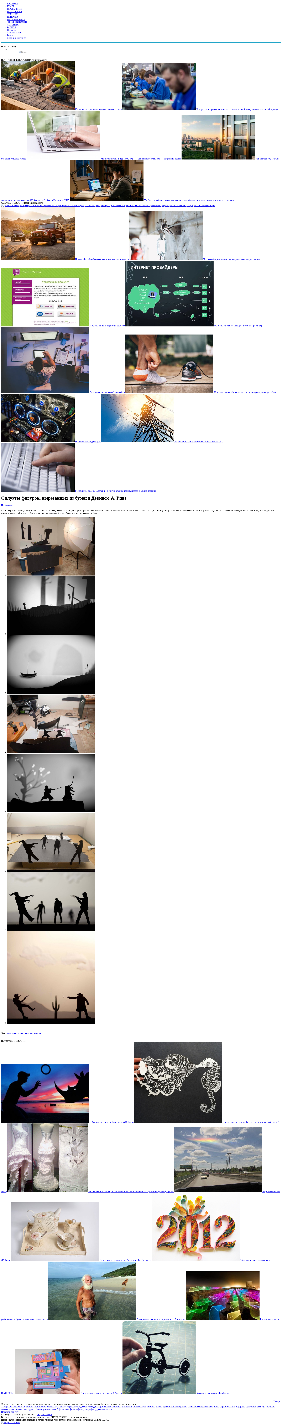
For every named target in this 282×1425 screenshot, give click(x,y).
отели (216, 1406)
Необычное (7, 505)
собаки (37, 1409)
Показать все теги (10, 1412)
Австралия (6, 1406)
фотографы (35, 1033)
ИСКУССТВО (14, 11)
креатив (183, 1406)
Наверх (277, 1401)
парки (223, 1406)
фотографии (76, 1409)
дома (90, 1406)
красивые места (171, 1406)
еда (119, 1406)
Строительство (14, 32)
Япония (29, 1406)
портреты (240, 1406)
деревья (71, 1406)
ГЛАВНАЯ (12, 3)
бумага (10, 1033)
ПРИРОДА (12, 17)
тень (26, 1033)
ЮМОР (11, 6)
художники (99, 1409)
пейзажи (230, 1406)
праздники (251, 1406)
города (63, 1406)
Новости (11, 30)
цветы (109, 1409)
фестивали (64, 1409)
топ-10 (54, 1409)
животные (127, 1406)
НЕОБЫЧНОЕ (14, 9)
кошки (159, 1406)
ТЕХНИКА (13, 14)
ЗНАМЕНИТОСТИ (17, 22)
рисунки (270, 1406)
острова (209, 1406)
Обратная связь (44, 1414)
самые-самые (7, 1409)
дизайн (83, 1406)
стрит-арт (46, 1409)
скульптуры (27, 1409)
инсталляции (139, 1406)
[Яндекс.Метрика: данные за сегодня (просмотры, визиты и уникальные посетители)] (10, 1422)
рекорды (261, 1406)
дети (77, 1406)
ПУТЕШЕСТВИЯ (16, 19)
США (22, 1406)
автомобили (40, 1406)
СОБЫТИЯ (13, 24)
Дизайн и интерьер (16, 38)
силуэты (18, 1033)
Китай (15, 1406)
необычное (193, 1406)
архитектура (53, 1406)
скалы (18, 1409)
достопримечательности (105, 1406)
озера (202, 1406)
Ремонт (10, 35)
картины (151, 1406)
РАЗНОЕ (11, 27)
